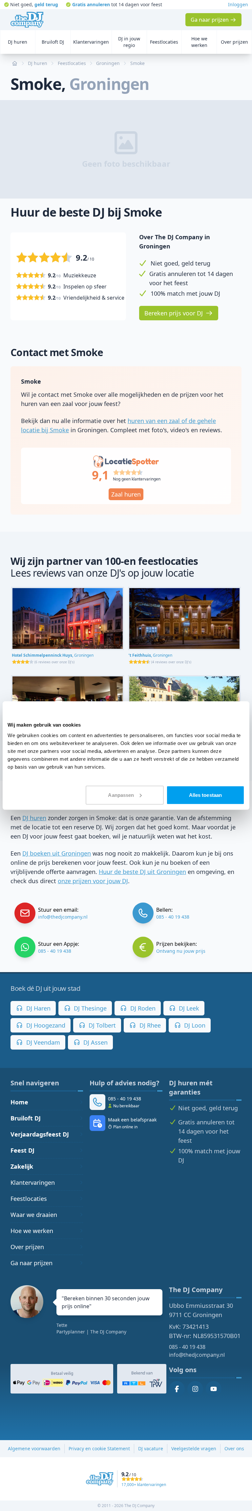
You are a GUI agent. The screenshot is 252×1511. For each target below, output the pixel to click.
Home (19, 1102)
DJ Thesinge (89, 1008)
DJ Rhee (149, 1025)
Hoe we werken (31, 1231)
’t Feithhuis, (150, 655)
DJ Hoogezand (45, 1025)
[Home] (26, 20)
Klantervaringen (32, 1182)
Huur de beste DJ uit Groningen (142, 872)
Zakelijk (21, 1166)
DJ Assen (95, 1042)
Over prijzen (27, 1247)
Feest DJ (22, 1150)
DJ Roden (142, 1008)
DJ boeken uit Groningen (56, 853)
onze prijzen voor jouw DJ (93, 881)
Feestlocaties (28, 1198)
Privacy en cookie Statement (99, 1448)
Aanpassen (121, 795)
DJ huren (34, 818)
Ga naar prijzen (31, 1263)
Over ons (234, 1448)
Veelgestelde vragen (193, 1448)
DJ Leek (188, 1008)
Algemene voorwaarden (34, 1448)
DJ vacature (150, 1448)
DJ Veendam (42, 1042)
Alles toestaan (205, 795)
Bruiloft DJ (25, 1118)
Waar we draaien (33, 1215)
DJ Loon (193, 1025)
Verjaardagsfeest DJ (39, 1134)
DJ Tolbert (101, 1025)
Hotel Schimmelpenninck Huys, (53, 655)
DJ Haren (38, 1008)
